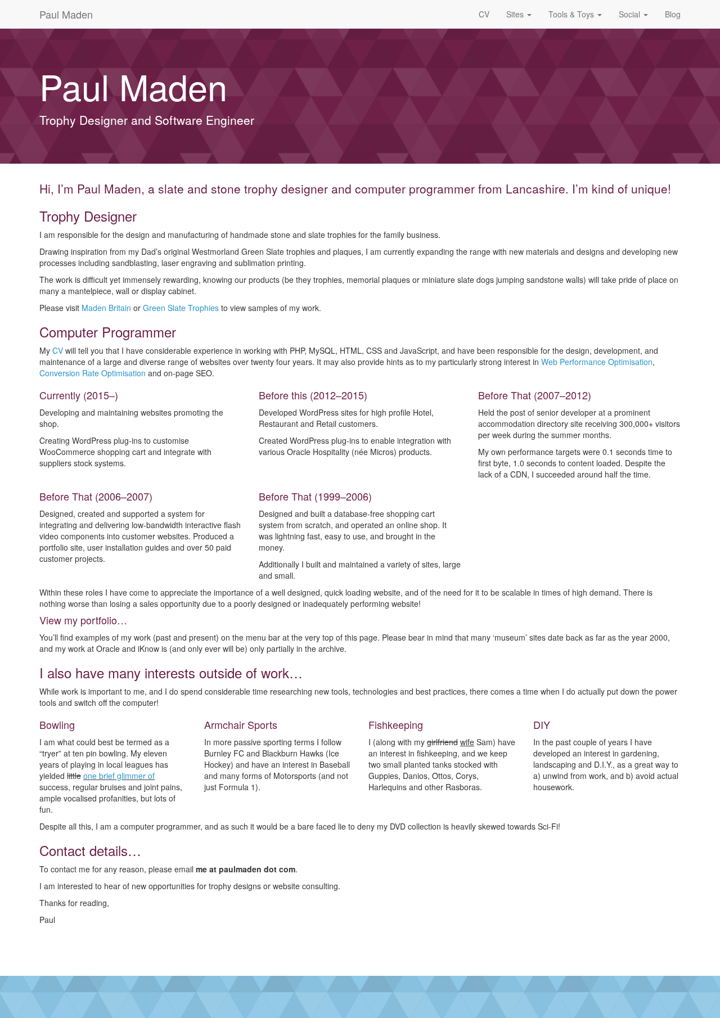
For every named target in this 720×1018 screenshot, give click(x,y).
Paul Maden (66, 14)
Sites (516, 14)
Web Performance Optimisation (596, 361)
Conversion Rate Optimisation (92, 373)
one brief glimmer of (119, 775)
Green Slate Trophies (181, 307)
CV (484, 14)
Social (630, 14)
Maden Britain (106, 307)
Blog (673, 14)
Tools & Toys (572, 14)
